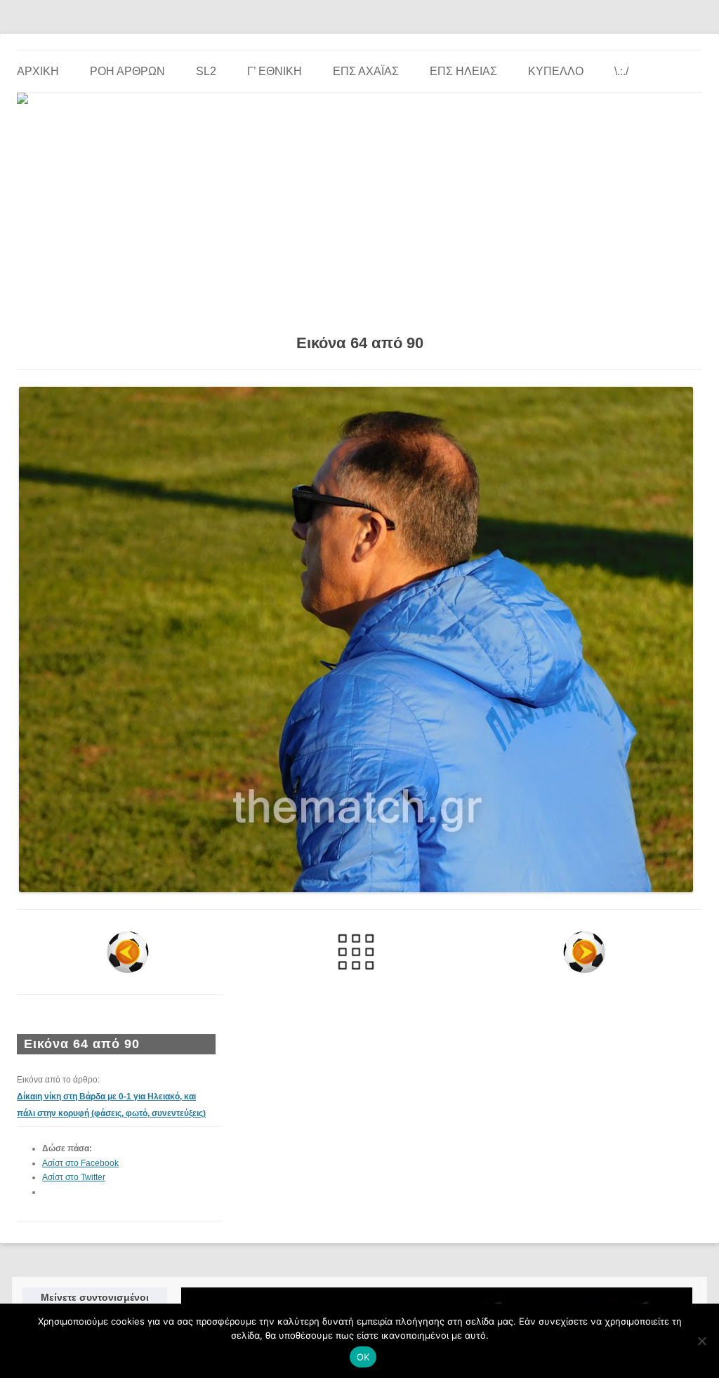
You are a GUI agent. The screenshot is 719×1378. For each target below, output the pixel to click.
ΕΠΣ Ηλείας (463, 71)
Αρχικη (38, 71)
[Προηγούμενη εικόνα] (127, 952)
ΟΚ (363, 1357)
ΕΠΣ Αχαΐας (366, 71)
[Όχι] (701, 1341)
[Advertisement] (359, 214)
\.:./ (621, 71)
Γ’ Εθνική (274, 71)
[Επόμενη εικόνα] (584, 952)
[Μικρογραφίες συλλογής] (355, 952)
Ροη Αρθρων (127, 71)
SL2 (206, 71)
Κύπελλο (555, 71)
